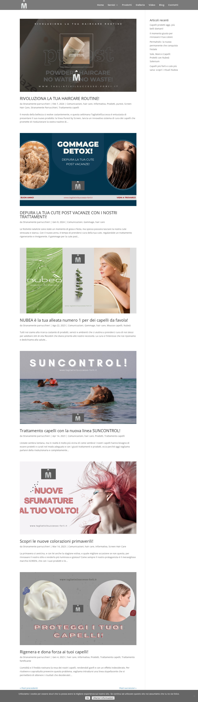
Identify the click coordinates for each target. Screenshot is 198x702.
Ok (87, 698)
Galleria (140, 5)
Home (100, 5)
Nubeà (127, 325)
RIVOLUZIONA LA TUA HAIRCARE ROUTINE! (59, 98)
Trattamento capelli (69, 107)
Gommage (89, 222)
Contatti (173, 5)
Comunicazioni (74, 103)
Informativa (100, 103)
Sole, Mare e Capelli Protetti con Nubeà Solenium (160, 58)
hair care (88, 103)
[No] (194, 696)
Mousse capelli (114, 325)
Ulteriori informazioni (103, 698)
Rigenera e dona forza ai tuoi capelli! (54, 652)
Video (152, 5)
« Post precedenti (29, 688)
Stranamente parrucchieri (36, 103)
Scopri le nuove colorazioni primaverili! (56, 541)
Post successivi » (127, 688)
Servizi (111, 5)
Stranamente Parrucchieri (44, 107)
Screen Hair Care (117, 546)
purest (119, 103)
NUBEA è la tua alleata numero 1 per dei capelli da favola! (74, 320)
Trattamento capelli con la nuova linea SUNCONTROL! (70, 430)
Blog (161, 5)
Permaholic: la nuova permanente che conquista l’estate (164, 45)
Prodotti (127, 5)
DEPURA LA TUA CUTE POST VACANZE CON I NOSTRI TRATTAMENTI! (68, 214)
